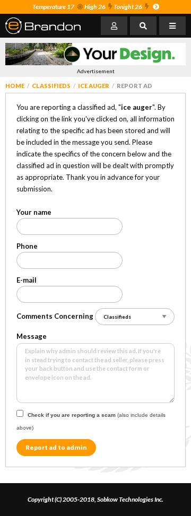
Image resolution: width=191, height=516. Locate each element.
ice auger (93, 85)
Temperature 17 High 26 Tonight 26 (87, 7)
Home (14, 85)
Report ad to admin (56, 447)
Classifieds (51, 85)
